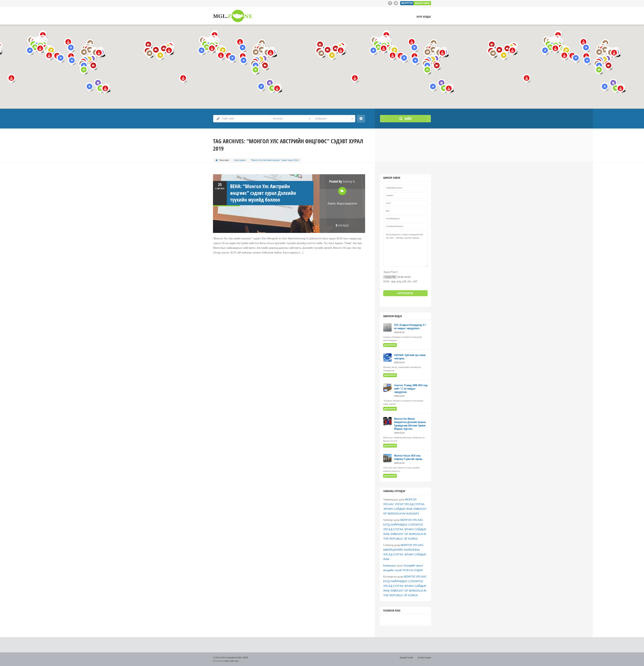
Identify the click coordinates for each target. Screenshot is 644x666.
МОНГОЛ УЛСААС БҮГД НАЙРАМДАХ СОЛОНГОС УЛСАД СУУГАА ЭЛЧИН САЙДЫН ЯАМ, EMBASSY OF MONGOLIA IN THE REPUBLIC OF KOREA (404, 529)
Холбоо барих (424, 657)
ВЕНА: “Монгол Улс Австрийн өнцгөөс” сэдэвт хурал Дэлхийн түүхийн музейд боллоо (263, 193)
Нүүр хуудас (424, 17)
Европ (332, 203)
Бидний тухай (406, 657)
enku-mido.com (231, 661)
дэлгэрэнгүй (390, 345)
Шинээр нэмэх (422, 3)
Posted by (342, 181)
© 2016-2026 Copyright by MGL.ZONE (230, 657)
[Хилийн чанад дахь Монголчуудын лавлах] (232, 16)
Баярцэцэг (389, 565)
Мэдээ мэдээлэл (347, 203)
